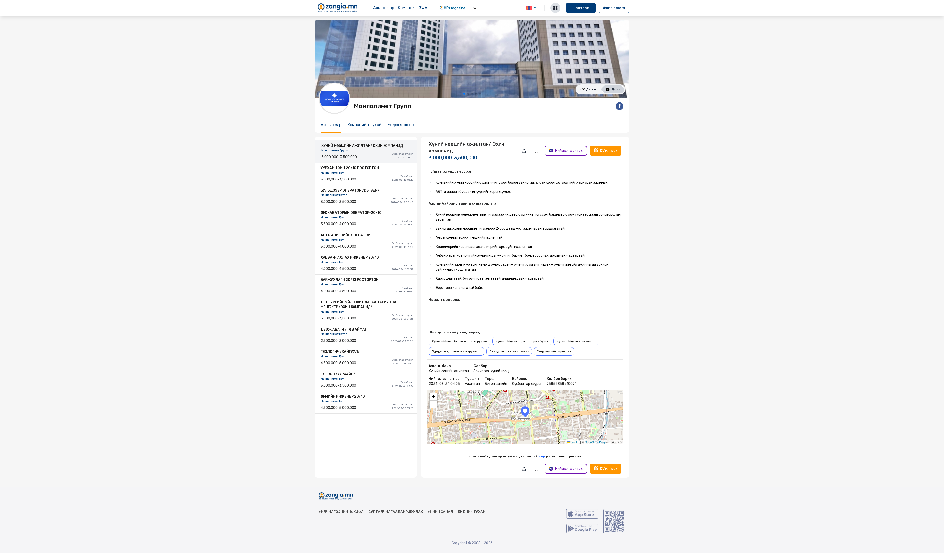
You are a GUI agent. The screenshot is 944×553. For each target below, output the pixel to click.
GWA (423, 7)
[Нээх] (475, 8)
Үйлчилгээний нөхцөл (341, 512)
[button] (525, 411)
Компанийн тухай (364, 125)
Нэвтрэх (581, 8)
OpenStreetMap (595, 442)
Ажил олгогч (614, 8)
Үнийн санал (440, 512)
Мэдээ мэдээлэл (402, 125)
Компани (406, 7)
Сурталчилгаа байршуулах (396, 512)
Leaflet (574, 442)
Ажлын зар (383, 7)
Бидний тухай (471, 512)
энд (541, 456)
